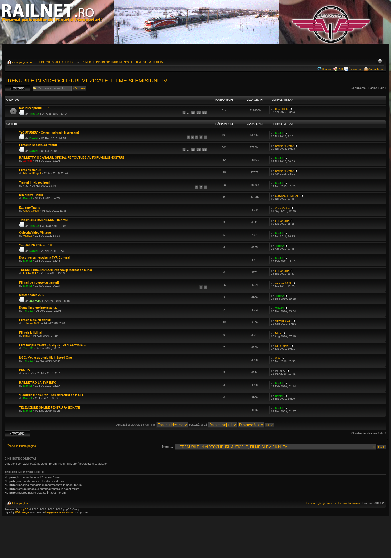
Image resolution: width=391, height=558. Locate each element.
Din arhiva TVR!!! (31, 195)
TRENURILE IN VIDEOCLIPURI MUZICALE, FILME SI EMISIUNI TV (121, 62)
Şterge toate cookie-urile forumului (339, 503)
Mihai (26, 335)
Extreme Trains (29, 207)
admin (27, 160)
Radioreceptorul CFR (34, 108)
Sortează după (198, 424)
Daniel (33, 138)
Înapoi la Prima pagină (22, 446)
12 (198, 112)
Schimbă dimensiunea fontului (380, 61)
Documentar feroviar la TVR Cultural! (45, 257)
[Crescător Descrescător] (256, 424)
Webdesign (22, 512)
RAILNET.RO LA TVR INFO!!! (39, 382)
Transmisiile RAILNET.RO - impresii (43, 220)
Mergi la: (167, 446)
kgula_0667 (282, 345)
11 (193, 112)
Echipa (310, 503)
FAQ (340, 69)
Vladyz (27, 235)
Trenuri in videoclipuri (34, 182)
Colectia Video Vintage (35, 232)
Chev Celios (31, 210)
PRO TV (24, 370)
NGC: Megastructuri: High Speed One (45, 357)
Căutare (327, 69)
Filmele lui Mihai (30, 332)
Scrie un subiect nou (15, 88)
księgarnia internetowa (59, 512)
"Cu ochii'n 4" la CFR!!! (35, 245)
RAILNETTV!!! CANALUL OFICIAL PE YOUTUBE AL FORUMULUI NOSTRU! (71, 157)
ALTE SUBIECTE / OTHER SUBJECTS (54, 62)
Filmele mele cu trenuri (35, 320)
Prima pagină (20, 62)
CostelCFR (281, 108)
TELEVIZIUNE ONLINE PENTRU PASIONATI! (49, 407)
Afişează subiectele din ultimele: (136, 424)
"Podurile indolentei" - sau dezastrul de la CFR (51, 395)
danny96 (35, 300)
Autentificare (376, 69)
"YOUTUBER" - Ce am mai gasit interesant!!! (50, 132)
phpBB (24, 509)
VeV (277, 358)
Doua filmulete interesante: (38, 307)
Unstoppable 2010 (31, 295)
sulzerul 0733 (283, 283)
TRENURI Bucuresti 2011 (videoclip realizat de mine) (55, 270)
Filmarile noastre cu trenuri (38, 145)
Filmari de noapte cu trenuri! (39, 282)
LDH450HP (282, 220)
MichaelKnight (32, 173)
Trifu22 (34, 113)
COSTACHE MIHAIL (287, 195)
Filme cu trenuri (30, 170)
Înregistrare (356, 69)
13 (204, 112)
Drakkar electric (284, 145)
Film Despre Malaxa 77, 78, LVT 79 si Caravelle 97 (53, 345)
